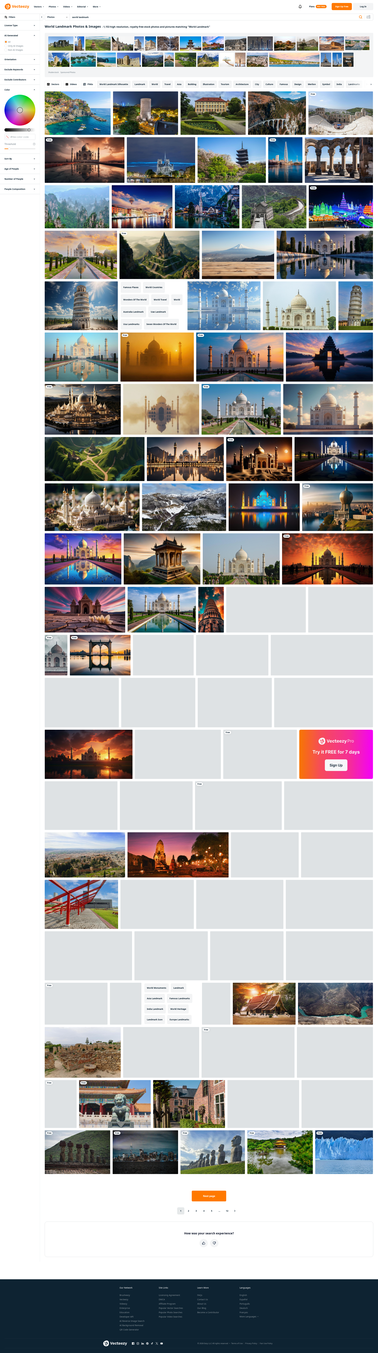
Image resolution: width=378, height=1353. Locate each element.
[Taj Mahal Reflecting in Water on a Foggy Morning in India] (161, 409)
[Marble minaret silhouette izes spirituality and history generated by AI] (266, 609)
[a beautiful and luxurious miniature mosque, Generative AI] (92, 507)
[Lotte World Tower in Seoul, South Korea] (285, 160)
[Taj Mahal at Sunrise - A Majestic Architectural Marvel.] (157, 357)
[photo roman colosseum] (82, 702)
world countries (154, 287)
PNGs (90, 84)
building (192, 84)
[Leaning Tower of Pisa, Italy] (355, 305)
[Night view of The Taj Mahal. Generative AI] (334, 459)
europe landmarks (179, 1019)
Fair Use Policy (266, 1343)
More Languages (248, 1316)
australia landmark (133, 311)
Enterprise (125, 1308)
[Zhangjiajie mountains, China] (77, 206)
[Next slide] (368, 84)
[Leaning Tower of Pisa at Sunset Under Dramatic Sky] (211, 609)
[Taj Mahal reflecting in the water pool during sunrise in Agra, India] (81, 357)
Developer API (127, 1316)
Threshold (10, 144)
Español (243, 1299)
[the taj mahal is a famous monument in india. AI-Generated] (259, 459)
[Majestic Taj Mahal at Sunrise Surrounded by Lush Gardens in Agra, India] (241, 409)
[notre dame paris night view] (161, 160)
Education (125, 1312)
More (95, 6)
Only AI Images (15, 45)
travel (167, 84)
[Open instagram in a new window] (138, 1343)
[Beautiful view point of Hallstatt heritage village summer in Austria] (207, 206)
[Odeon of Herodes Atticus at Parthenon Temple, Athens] (340, 113)
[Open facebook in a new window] (133, 1343)
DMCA (162, 1299)
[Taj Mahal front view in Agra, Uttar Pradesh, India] (81, 255)
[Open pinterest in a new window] (147, 1343)
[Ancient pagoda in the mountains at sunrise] (162, 558)
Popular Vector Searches (171, 1308)
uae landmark (158, 311)
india (339, 84)
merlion (312, 84)
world (155, 84)
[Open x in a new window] (157, 1343)
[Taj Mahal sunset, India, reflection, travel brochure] (240, 357)
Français (244, 1312)
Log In (363, 6)
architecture (242, 84)
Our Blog (201, 1308)
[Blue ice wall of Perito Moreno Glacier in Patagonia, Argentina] (344, 1152)
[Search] (360, 17)
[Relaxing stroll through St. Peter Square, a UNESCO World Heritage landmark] (239, 904)
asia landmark (154, 998)
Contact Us (202, 1299)
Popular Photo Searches (170, 1312)
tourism (225, 84)
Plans (312, 6)
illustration (208, 84)
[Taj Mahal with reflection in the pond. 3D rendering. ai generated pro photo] (83, 558)
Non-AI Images (15, 49)
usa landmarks (131, 324)
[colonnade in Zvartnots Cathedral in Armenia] (339, 160)
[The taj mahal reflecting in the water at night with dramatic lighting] (264, 507)
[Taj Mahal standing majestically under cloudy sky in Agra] (299, 305)
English (243, 1295)
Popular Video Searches (170, 1316)
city (257, 84)
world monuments (156, 987)
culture (269, 84)
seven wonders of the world (161, 324)
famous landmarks (179, 998)
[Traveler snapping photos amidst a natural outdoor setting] (263, 1104)
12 (227, 1210)
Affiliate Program (167, 1303)
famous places (130, 287)
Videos (66, 6)
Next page (209, 1196)
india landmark (155, 1009)
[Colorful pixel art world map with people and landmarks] (340, 609)
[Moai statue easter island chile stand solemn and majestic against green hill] (77, 1152)
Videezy (123, 1303)
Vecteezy (124, 1299)
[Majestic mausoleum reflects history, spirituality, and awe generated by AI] (84, 160)
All (9, 41)
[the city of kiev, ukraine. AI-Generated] (337, 507)
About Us (201, 1303)
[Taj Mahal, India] (241, 558)
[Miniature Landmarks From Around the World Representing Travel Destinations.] (238, 805)
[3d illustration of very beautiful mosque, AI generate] (235, 702)
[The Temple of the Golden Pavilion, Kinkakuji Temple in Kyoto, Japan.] (280, 1152)
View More (348, 60)
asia (179, 84)
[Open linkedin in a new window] (142, 1343)
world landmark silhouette (114, 84)
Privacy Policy (251, 1343)
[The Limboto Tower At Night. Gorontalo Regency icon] (232, 655)
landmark (140, 84)
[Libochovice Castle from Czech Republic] (213, 113)
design (297, 84)
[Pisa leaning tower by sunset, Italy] (216, 1004)
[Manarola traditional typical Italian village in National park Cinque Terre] (78, 113)
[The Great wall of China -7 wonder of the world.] (274, 206)
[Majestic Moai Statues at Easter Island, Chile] (212, 1152)
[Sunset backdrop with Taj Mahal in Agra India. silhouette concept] (327, 558)
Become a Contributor (208, 1312)
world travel (160, 299)
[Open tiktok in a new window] (152, 1343)
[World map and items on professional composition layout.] (157, 904)
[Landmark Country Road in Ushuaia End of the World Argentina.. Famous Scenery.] (184, 507)
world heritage (178, 1009)
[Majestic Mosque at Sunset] (185, 459)
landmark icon (154, 1019)
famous (284, 84)
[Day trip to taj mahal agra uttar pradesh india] (56, 655)
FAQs (199, 1295)
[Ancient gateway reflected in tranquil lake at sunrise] (329, 357)
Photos (52, 6)
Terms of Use (237, 1343)
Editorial (81, 6)
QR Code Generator (129, 1329)
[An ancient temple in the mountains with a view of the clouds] (159, 255)
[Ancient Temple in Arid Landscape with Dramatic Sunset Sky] (85, 609)
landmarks (354, 84)
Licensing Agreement (169, 1295)
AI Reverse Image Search (132, 1321)
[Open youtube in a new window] (161, 1343)
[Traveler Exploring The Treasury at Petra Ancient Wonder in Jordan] (125, 1004)
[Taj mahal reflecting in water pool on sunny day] (162, 609)
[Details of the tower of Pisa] (260, 754)
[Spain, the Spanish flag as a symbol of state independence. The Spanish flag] (335, 1052)
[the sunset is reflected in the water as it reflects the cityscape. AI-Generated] (100, 655)
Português (245, 1303)
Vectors (38, 6)
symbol (326, 84)
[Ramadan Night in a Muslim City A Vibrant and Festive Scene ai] (323, 702)
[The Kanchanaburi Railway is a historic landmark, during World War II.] (171, 955)
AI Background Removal (131, 1325)
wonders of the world (135, 299)
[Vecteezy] (17, 7)
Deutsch (244, 1308)
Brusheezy (125, 1295)
